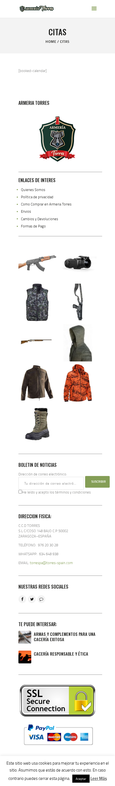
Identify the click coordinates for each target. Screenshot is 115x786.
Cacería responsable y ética (61, 653)
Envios (26, 211)
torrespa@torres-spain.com (51, 562)
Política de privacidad (37, 196)
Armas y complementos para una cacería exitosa (64, 636)
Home (50, 41)
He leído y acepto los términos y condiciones (56, 492)
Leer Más (98, 778)
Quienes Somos (33, 189)
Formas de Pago (33, 226)
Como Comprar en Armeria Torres (46, 204)
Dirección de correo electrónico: (42, 474)
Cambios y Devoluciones (39, 218)
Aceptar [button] (81, 779)
